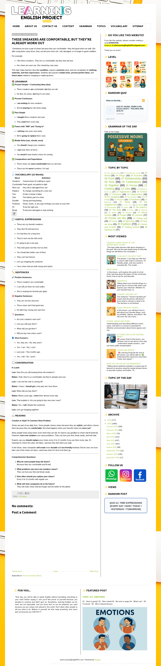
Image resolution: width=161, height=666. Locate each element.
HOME (16, 26)
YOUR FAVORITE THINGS (127, 308)
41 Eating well (140, 218)
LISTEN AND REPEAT (125, 350)
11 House (131, 185)
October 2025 (112, 454)
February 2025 (113, 430)
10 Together (111, 185)
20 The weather (130, 197)
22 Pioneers (119, 200)
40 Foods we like (115, 218)
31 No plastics (140, 207)
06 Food (109, 178)
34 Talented (142, 210)
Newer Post (17, 571)
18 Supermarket (134, 194)
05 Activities (136, 175)
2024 (109, 420)
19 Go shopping (111, 197)
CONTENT (68, 26)
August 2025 (112, 447)
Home (55, 571)
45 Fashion (23, 496)
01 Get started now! (112, 173)
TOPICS (101, 26)
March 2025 (112, 433)
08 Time (109, 181)
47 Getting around (130, 227)
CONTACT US (49, 26)
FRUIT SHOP (112, 270)
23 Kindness (134, 199)
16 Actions (142, 192)
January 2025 (112, 426)
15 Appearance (124, 192)
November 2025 (113, 458)
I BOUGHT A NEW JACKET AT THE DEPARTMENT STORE (121, 244)
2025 (109, 424)
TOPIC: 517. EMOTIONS (94, 597)
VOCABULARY (119, 26)
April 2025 (111, 437)
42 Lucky (113, 221)
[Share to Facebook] (26, 493)
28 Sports (139, 205)
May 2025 (111, 440)
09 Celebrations (131, 181)
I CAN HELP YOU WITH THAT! (129, 256)
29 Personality (110, 207)
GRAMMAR (85, 26)
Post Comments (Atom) (32, 576)
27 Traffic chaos (127, 205)
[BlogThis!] (21, 493)
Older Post (94, 571)
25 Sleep (124, 202)
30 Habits (124, 207)
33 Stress (130, 210)
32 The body (115, 210)
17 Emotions (115, 194)
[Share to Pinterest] (28, 493)
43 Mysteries (129, 221)
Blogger (98, 660)
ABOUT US (31, 26)
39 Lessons (137, 215)
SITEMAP (138, 26)
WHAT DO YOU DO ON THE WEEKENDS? (124, 364)
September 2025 (113, 451)
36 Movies (127, 213)
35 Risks (112, 213)
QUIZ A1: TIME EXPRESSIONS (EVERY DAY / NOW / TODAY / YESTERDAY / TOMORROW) (126, 506)
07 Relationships (131, 178)
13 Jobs (125, 188)
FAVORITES (122, 281)
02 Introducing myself (132, 173)
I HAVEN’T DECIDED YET (127, 294)
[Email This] (18, 493)
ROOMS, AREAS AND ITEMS (118, 321)
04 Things (120, 175)
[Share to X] (23, 493)
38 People (121, 215)
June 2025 (111, 444)
